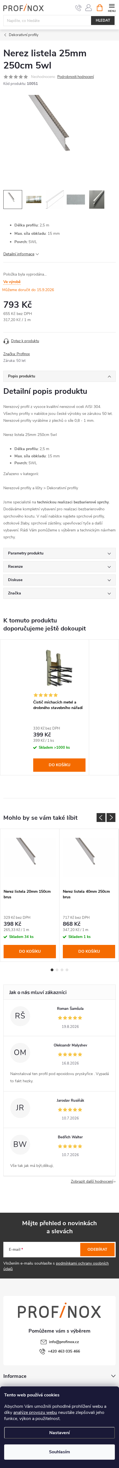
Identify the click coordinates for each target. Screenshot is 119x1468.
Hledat (103, 20)
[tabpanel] (59, 707)
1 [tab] (52, 969)
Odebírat (97, 1249)
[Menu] (111, 7)
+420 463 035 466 (64, 1351)
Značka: (16, 354)
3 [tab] (62, 969)
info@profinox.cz (64, 1342)
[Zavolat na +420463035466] (78, 7)
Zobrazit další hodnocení (92, 1181)
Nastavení (59, 1433)
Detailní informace (18, 254)
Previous (101, 817)
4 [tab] (67, 969)
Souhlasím (59, 1452)
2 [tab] (57, 969)
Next (111, 817)
